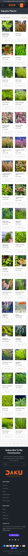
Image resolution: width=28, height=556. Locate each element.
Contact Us (5, 485)
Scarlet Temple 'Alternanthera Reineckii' (5, 126)
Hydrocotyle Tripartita (18, 222)
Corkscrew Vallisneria (7, 385)
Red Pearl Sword (6, 57)
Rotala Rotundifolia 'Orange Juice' (6, 174)
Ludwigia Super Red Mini (20, 174)
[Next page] (21, 443)
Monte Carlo (5, 408)
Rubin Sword (18, 33)
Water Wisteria (5, 102)
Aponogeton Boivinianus (18, 339)
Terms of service (18, 553)
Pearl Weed (18, 57)
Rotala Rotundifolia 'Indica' (6, 150)
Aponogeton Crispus (7, 362)
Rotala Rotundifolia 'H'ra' (20, 150)
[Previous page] (6, 443)
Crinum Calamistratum (19, 315)
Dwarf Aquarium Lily (7, 292)
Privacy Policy (6, 497)
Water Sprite (18, 80)
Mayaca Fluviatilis (20, 102)
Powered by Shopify (15, 551)
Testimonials (5, 515)
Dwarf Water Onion (20, 292)
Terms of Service (6, 500)
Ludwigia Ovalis (5, 197)
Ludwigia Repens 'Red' (19, 198)
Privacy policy (22, 551)
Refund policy (11, 553)
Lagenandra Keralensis (5, 315)
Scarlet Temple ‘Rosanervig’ (19, 126)
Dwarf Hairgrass (6, 431)
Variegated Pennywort (4, 269)
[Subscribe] (23, 464)
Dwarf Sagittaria (19, 385)
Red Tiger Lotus (19, 268)
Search (4, 509)
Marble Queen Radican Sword (5, 34)
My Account (5, 488)
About (4, 512)
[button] (2, 5)
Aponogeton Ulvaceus (18, 363)
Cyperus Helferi (19, 431)
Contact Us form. (7, 530)
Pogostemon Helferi (20, 408)
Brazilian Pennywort (20, 244)
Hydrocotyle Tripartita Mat (5, 245)
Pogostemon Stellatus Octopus (6, 222)
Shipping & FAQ (6, 494)
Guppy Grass (5, 80)
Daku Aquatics (8, 551)
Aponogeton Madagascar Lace (6, 339)
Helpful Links (5, 518)
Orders (4, 491)
